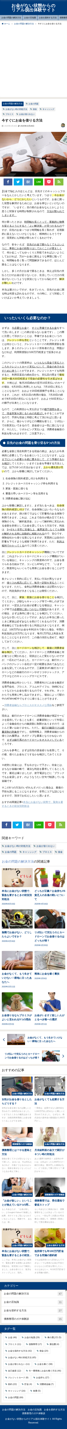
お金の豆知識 (30, 17)
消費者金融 (47, 1384)
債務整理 (35, 1344)
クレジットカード (18, 1377)
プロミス (9, 114)
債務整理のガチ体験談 (33, 1319)
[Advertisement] (33, 60)
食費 (37, 1391)
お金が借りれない (27, 114)
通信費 (54, 1344)
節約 (12, 1384)
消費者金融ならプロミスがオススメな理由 (28, 705)
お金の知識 (32, 1337)
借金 (35, 109)
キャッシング (48, 109)
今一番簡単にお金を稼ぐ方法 (45, 1371)
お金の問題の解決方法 (11, 17)
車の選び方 (54, 1337)
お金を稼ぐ (45, 1364)
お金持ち (42, 1377)
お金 (12, 1337)
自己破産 (14, 1371)
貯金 (28, 1384)
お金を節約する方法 (48, 17)
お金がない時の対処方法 (16, 109)
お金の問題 (33, 104)
